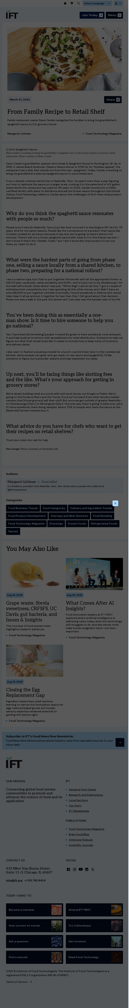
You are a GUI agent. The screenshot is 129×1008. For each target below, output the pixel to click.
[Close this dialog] (115, 503)
